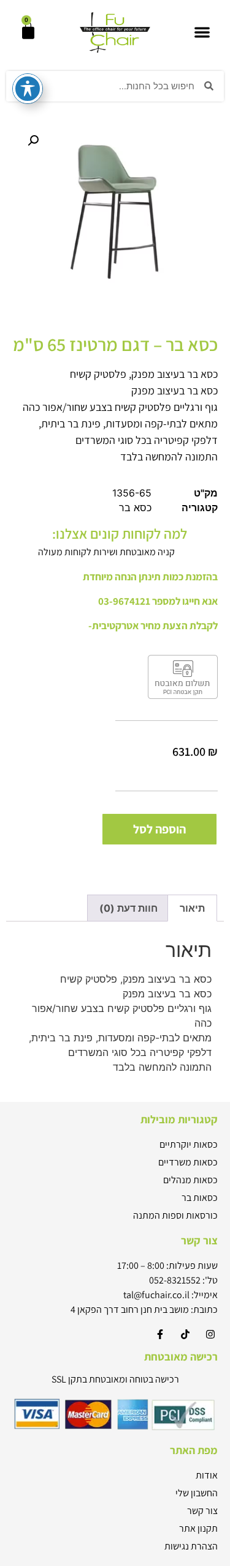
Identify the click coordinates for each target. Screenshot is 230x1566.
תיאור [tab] (192, 908)
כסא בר (135, 507)
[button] (202, 32)
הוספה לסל (159, 829)
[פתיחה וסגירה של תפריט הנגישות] (27, 88)
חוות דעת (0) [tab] (128, 908)
